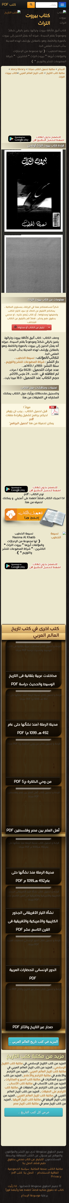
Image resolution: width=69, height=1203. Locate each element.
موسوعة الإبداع (30, 1195)
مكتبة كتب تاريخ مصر (26, 1103)
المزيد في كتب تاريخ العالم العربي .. (33, 1041)
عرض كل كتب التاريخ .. (33, 1112)
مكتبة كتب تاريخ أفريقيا (27, 1099)
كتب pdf (17, 1172)
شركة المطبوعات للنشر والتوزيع (24, 362)
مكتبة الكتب (55, 1169)
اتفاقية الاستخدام (47, 1172)
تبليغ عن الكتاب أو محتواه (30, 327)
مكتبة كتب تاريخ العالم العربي (48, 1071)
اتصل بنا (28, 1172)
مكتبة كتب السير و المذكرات (23, 1079)
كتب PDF (9, 5)
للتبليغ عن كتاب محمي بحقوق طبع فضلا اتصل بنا (26, 1161)
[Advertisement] (33, 109)
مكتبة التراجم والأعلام (37, 1075)
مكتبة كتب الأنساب (20, 1083)
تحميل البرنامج (19, 423)
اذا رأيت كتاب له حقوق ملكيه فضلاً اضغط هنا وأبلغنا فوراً (35, 1188)
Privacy (56, 1176)
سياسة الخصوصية (18, 1169)
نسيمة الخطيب (25, 358)
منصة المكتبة (39, 1169)
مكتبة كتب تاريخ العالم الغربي (35, 1095)
